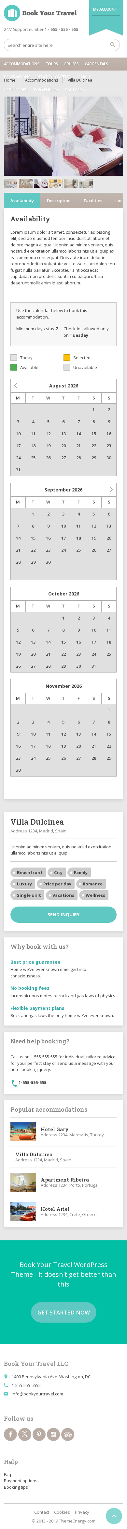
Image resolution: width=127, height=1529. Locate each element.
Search (83, 77)
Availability (22, 200)
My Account (105, 9)
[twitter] (24, 1434)
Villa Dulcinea (33, 1154)
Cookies (62, 1512)
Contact (41, 1512)
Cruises (71, 64)
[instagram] (53, 1434)
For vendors (46, 90)
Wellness (95, 895)
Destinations (17, 77)
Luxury (24, 884)
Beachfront (30, 872)
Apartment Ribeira (65, 1179)
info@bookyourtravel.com (37, 1394)
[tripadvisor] (67, 1434)
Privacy (82, 1512)
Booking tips (16, 1487)
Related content (53, 77)
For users (74, 90)
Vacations (63, 895)
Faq (7, 1474)
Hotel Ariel (55, 1209)
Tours (52, 64)
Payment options (20, 1480)
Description (59, 200)
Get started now (63, 1312)
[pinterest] (39, 1434)
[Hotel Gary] (23, 1131)
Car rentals (96, 64)
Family (81, 872)
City (58, 872)
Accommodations (21, 64)
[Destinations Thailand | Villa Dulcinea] (40, 13)
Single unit (29, 895)
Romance (93, 884)
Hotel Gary (55, 1129)
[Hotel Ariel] (23, 1211)
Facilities (93, 200)
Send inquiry (63, 914)
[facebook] (10, 1434)
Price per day (57, 884)
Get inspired (15, 90)
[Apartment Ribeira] (23, 1182)
